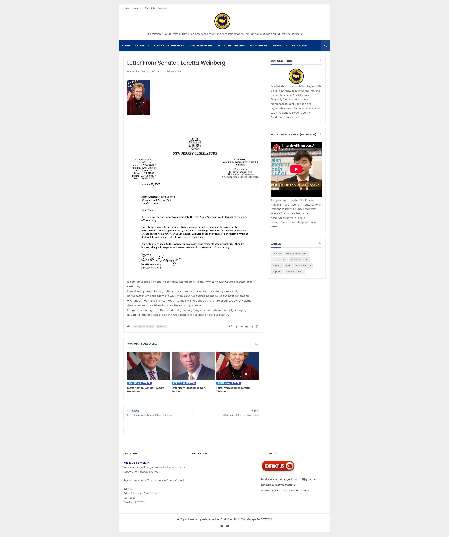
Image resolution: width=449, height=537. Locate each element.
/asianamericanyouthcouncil (291, 490)
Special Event (303, 265)
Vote (300, 271)
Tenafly (290, 271)
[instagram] (221, 526)
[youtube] (227, 526)
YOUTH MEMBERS (201, 45)
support (277, 271)
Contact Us (150, 8)
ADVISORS (280, 45)
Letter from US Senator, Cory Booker (189, 390)
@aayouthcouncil (285, 485)
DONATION (299, 45)
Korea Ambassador (296, 253)
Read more (293, 117)
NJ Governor (279, 259)
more (274, 226)
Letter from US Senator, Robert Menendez (145, 390)
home (126, 45)
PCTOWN (266, 519)
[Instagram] (323, 7)
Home (126, 8)
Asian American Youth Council (219, 519)
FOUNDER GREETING (231, 45)
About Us (137, 8)
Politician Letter (144, 326)
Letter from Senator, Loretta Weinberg (233, 390)
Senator (161, 326)
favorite (277, 253)
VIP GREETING (259, 45)
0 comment (175, 71)
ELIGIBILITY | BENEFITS (169, 45)
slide (288, 265)
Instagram (162, 8)
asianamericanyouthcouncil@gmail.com (294, 479)
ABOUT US (142, 45)
